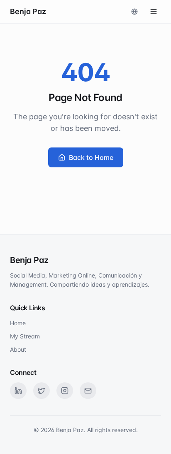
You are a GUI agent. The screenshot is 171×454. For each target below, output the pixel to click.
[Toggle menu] (153, 11)
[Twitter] (41, 390)
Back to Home (91, 157)
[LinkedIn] (18, 390)
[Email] (88, 390)
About (18, 349)
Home (18, 322)
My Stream (25, 336)
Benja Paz (28, 11)
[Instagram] (64, 390)
